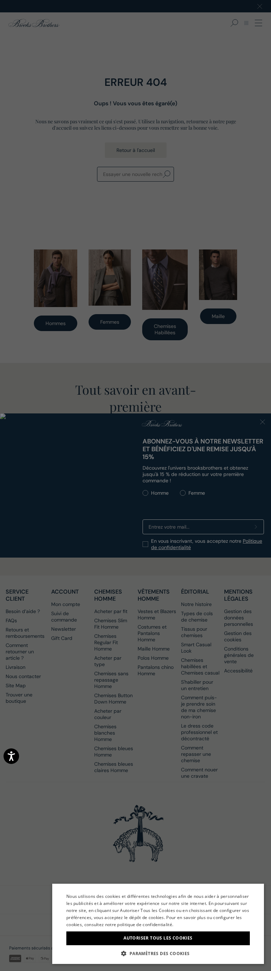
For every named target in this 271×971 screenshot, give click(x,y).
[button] (158, 953)
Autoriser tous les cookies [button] (158, 938)
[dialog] (135, 485)
